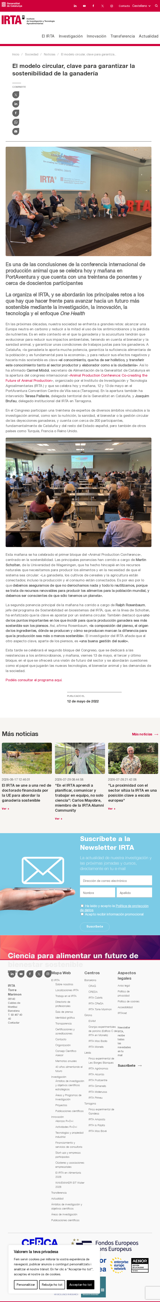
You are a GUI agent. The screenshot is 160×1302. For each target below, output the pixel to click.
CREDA (93, 991)
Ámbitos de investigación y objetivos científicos (66, 1206)
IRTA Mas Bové (98, 1131)
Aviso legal (124, 985)
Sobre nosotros (64, 984)
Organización (63, 1045)
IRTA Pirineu (95, 1097)
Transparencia (63, 1023)
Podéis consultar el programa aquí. (34, 680)
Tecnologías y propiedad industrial (69, 1134)
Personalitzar (26, 1284)
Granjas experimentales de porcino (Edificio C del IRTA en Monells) (103, 1031)
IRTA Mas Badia (98, 1041)
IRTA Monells (96, 1046)
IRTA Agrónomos (98, 1068)
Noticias (49, 54)
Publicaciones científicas (69, 1111)
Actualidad (148, 36)
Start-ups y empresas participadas (68, 1154)
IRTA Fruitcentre (98, 1080)
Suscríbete (94, 926)
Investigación (71, 36)
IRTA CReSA (96, 1003)
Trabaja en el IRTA (65, 996)
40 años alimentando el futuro (68, 1069)
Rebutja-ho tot (52, 1284)
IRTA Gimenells (97, 1086)
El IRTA (48, 36)
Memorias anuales (66, 1061)
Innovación (96, 36)
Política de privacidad (124, 993)
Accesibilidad (125, 1007)
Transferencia (122, 36)
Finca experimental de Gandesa (101, 1111)
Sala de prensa (64, 1011)
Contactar (13, 1022)
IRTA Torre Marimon (100, 1009)
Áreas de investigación (64, 1214)
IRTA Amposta (97, 1119)
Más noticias (142, 734)
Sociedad (31, 54)
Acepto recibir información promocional (114, 914)
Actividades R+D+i (66, 1126)
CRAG (92, 986)
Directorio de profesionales (62, 1004)
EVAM (92, 1021)
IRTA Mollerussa (98, 1091)
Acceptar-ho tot (80, 1284)
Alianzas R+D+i (64, 1121)
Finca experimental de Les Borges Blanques (101, 1060)
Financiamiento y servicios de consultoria (68, 1144)
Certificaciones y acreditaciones (65, 1031)
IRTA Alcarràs (96, 1074)
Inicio (15, 54)
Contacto (124, 6)
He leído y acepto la (114, 908)
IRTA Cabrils (95, 997)
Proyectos (61, 1105)
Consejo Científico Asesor (65, 1053)
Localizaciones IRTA (67, 990)
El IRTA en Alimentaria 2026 (68, 1174)
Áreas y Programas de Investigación (68, 1097)
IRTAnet (122, 1013)
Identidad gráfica (65, 1017)
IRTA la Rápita (97, 1125)
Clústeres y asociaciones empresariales (69, 1164)
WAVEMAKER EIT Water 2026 (69, 1184)
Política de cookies (128, 1001)
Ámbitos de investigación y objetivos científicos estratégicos (69, 1085)
